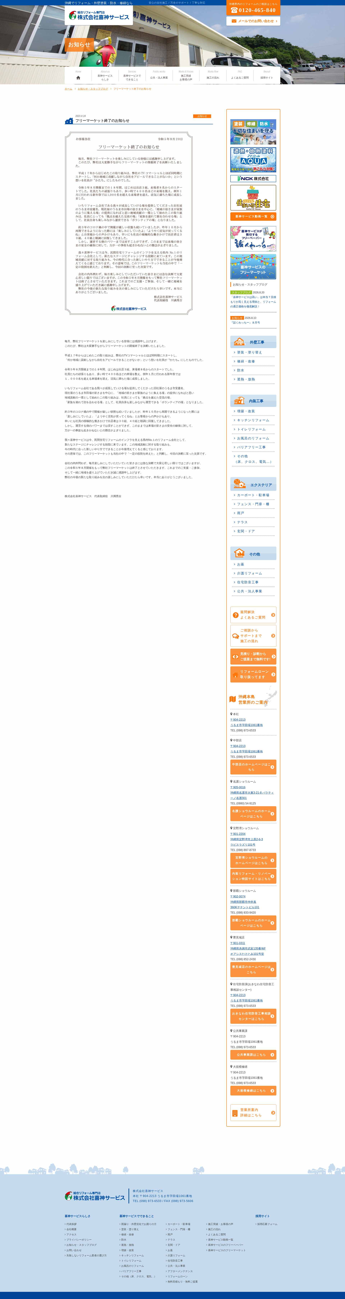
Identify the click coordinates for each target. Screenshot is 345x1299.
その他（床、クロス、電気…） (253, 459)
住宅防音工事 (248, 582)
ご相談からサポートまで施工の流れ (251, 636)
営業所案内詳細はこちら (251, 1112)
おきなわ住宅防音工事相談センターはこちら (251, 1016)
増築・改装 (246, 411)
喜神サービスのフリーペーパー (225, 1244)
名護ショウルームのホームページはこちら (251, 813)
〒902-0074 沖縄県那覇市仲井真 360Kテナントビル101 (244, 902)
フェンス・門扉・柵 (253, 504)
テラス (242, 522)
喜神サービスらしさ (105, 75)
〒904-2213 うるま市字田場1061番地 (246, 722)
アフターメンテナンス (180, 1271)
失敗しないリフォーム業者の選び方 (86, 1255)
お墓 (240, 564)
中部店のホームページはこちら (251, 767)
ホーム (68, 88)
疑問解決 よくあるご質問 (253, 614)
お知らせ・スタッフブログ (93, 88)
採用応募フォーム (267, 1224)
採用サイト (267, 74)
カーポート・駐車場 (253, 495)
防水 (240, 370)
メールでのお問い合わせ (256, 21)
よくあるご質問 (240, 74)
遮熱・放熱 (246, 379)
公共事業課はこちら (251, 1054)
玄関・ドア (246, 531)
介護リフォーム (249, 573)
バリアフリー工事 (251, 447)
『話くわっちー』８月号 (245, 322)
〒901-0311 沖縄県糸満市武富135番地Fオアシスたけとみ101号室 (248, 948)
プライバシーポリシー (79, 1239)
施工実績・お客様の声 (220, 1224)
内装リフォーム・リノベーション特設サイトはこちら (251, 876)
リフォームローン (178, 1276)
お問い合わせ (74, 1250)
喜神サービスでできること (132, 75)
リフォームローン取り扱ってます (254, 674)
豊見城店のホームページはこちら (251, 969)
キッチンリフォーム (253, 420)
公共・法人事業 (159, 74)
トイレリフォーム (251, 429)
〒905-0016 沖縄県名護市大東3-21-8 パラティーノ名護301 (252, 793)
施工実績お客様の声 (186, 75)
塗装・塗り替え (249, 352)
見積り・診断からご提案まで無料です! (255, 656)
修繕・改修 (246, 361)
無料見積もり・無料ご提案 (183, 1281)
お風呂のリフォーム (253, 438)
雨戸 (240, 513)
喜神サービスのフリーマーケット (227, 1250)
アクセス (71, 1234)
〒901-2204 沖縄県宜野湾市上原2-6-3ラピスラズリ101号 (246, 839)
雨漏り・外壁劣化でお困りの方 (139, 1224)
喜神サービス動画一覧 (251, 216)
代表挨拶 (71, 1224)
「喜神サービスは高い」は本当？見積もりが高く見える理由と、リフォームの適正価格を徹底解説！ (253, 302)
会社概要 (71, 1229)
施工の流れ (213, 74)
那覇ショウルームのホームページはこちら (251, 923)
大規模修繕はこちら (251, 1090)
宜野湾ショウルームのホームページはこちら (251, 860)
